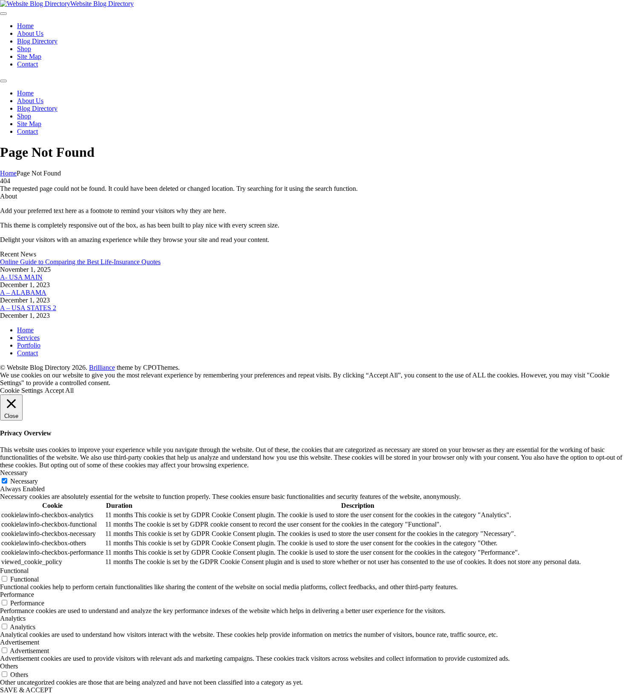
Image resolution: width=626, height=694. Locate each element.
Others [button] (9, 666)
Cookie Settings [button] (21, 390)
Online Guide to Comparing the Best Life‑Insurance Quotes (80, 261)
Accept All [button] (59, 390)
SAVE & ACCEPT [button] (26, 690)
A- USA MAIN (21, 277)
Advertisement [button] (19, 642)
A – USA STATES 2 (28, 307)
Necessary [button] (14, 472)
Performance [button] (17, 594)
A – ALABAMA (23, 292)
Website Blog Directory (102, 3)
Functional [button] (14, 570)
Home (8, 173)
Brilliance (102, 367)
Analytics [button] (13, 618)
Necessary (24, 481)
